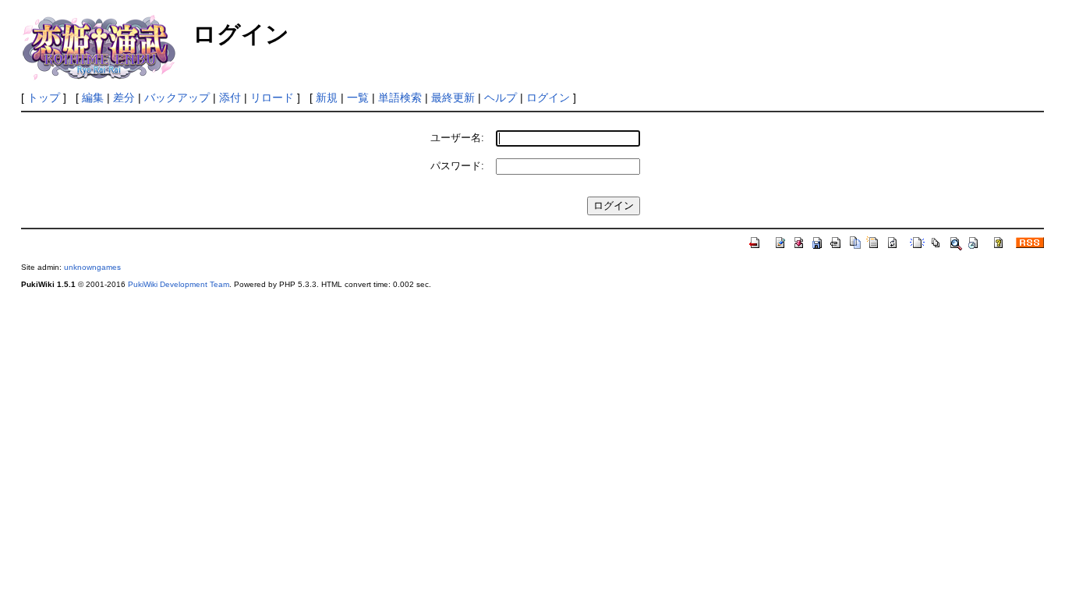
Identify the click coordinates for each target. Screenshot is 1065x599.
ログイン (548, 97)
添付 (230, 97)
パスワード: (457, 166)
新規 (327, 97)
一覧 (358, 97)
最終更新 (453, 97)
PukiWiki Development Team (178, 284)
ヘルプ (500, 97)
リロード (272, 97)
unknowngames (92, 267)
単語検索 (400, 97)
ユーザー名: (457, 138)
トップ (43, 97)
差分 (124, 97)
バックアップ (177, 97)
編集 (93, 97)
